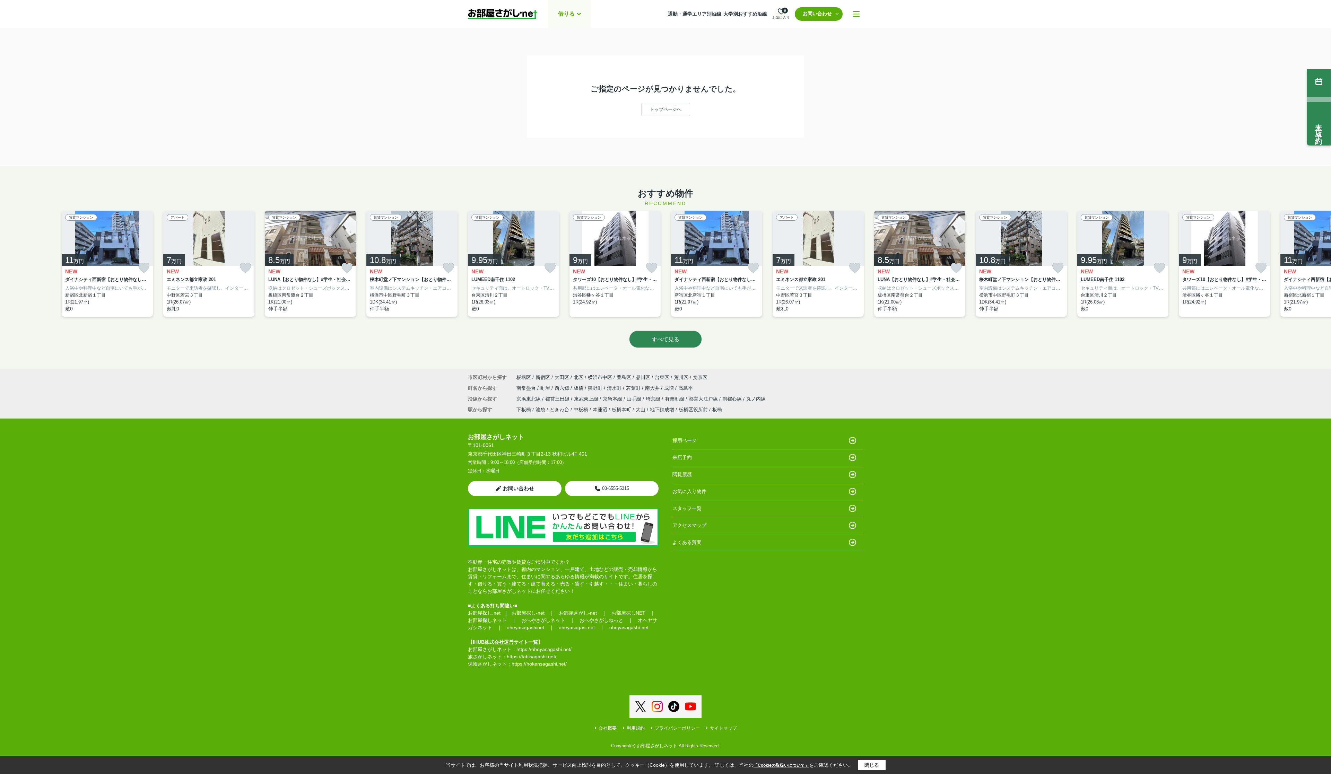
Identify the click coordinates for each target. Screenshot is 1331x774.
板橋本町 (621, 409)
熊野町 (596, 388)
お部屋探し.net (484, 613)
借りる (566, 14)
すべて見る (665, 339)
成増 (669, 388)
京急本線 (613, 399)
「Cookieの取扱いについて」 (781, 765)
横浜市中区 (600, 377)
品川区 (643, 377)
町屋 (545, 388)
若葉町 (634, 388)
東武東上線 (587, 399)
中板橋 (581, 409)
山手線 (635, 399)
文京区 (700, 377)
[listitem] (513, 264)
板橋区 (523, 377)
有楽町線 (675, 399)
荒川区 (681, 377)
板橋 (579, 388)
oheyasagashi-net (629, 627)
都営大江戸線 (704, 399)
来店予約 (682, 457)
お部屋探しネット (487, 620)
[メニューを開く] (856, 14)
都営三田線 (558, 399)
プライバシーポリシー (677, 728)
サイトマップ (723, 728)
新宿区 (543, 377)
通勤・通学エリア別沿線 (694, 14)
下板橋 (523, 409)
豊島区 (624, 377)
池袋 (540, 409)
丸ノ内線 (756, 399)
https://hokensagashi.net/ (539, 664)
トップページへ (665, 109)
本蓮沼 (600, 409)
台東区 (662, 377)
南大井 (653, 388)
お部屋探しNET (628, 613)
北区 (578, 377)
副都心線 (732, 399)
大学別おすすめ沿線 (745, 14)
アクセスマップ (689, 525)
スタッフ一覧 (687, 508)
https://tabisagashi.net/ (531, 656)
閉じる (871, 765)
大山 (640, 409)
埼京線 (654, 399)
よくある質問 (687, 542)
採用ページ (684, 440)
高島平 (685, 388)
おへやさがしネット (543, 620)
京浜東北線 (529, 399)
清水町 (615, 388)
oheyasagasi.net (577, 627)
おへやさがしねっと (601, 620)
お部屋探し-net (528, 613)
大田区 (562, 377)
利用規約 (636, 728)
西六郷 (563, 388)
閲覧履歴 (682, 474)
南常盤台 (526, 388)
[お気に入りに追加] (143, 268)
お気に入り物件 (689, 491)
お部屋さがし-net (578, 613)
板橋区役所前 (693, 409)
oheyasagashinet (525, 627)
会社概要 (608, 728)
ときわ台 (559, 409)
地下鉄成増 (662, 409)
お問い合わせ (817, 13)
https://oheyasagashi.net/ (544, 649)
